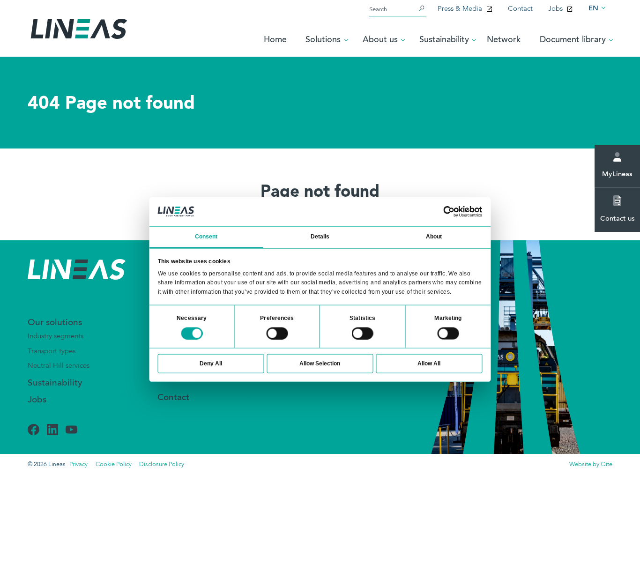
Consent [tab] (206, 236)
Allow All (428, 363)
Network (504, 40)
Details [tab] (320, 236)
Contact (520, 9)
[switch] (277, 333)
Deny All (211, 363)
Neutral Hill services (58, 366)
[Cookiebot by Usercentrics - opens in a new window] (449, 211)
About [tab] (434, 236)
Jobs (555, 9)
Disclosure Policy (161, 464)
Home (275, 40)
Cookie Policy (114, 464)
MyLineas (617, 174)
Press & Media (460, 9)
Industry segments (55, 336)
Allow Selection (319, 363)
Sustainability (55, 383)
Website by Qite (590, 464)
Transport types (51, 351)
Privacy (78, 464)
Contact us (617, 219)
